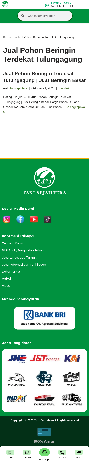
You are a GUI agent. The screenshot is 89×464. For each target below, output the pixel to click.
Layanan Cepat (62, 2)
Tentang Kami (12, 243)
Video (6, 286)
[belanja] (27, 453)
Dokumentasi (11, 272)
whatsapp (44, 459)
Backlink (64, 88)
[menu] (79, 453)
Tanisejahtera (18, 88)
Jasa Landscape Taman (19, 257)
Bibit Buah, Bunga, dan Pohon (23, 250)
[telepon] (62, 453)
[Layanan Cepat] (47, 5)
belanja (27, 457)
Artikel (6, 279)
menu (79, 457)
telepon (62, 457)
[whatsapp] (44, 452)
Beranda (8, 37)
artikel (10, 457)
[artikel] (10, 453)
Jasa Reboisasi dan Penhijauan (24, 264)
